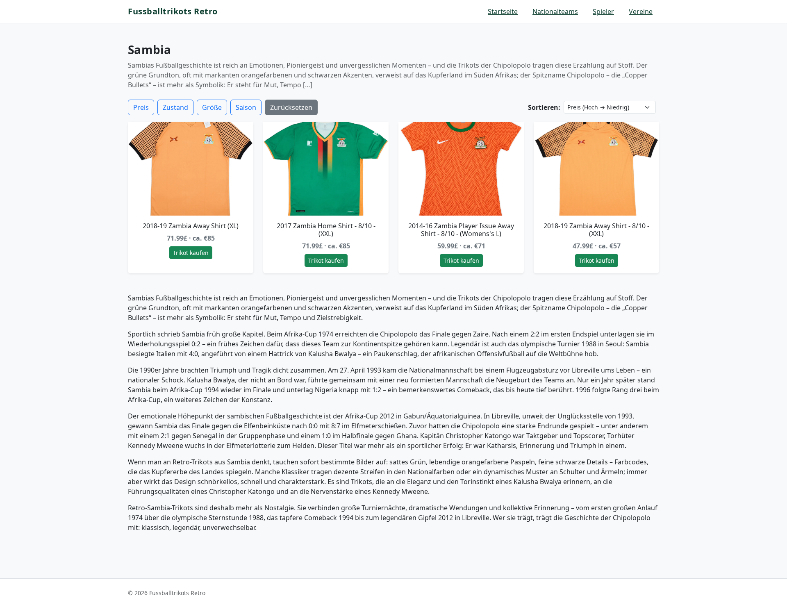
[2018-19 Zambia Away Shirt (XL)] (190, 169)
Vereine (641, 11)
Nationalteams (555, 11)
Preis (141, 107)
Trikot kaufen (191, 253)
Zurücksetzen (291, 107)
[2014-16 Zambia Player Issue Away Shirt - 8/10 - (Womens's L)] (461, 169)
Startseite (503, 11)
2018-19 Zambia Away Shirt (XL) (191, 225)
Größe (212, 107)
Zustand (175, 107)
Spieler (603, 11)
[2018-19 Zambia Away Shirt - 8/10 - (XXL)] (596, 169)
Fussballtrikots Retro (173, 11)
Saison (246, 107)
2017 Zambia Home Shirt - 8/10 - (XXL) (326, 229)
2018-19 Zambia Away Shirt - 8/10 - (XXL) (596, 229)
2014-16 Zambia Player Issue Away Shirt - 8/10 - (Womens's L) (461, 229)
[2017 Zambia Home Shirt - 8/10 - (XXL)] (326, 169)
